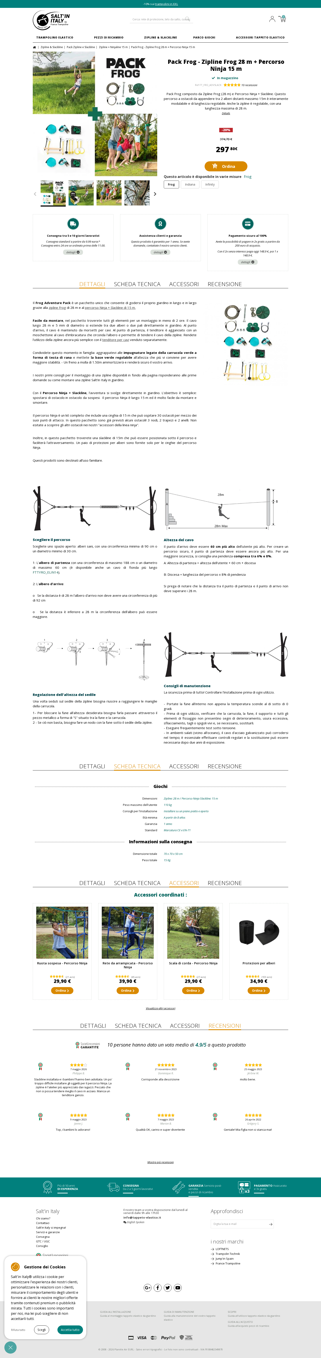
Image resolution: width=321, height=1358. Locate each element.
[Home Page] (35, 47)
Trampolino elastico (54, 37)
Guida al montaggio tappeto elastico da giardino (128, 1315)
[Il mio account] (273, 19)
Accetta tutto (70, 1330)
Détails (226, 113)
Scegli (42, 1330)
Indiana (190, 184)
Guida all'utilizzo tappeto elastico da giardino (254, 1315)
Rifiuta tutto (18, 1330)
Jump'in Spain (224, 1259)
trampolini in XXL (166, 4)
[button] (10, 1347)
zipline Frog (57, 307)
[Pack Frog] (137, 193)
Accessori (184, 284)
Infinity (210, 184)
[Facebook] (158, 1288)
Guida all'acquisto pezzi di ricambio (248, 1325)
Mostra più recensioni (160, 1162)
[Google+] (148, 1288)
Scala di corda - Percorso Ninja (193, 963)
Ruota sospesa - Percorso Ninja (62, 963)
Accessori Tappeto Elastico (260, 37)
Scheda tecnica (137, 284)
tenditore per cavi (115, 339)
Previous (35, 194)
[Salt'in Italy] (62, 20)
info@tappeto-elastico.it (142, 1217)
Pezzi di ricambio (109, 37)
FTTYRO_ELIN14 (45, 572)
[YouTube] (178, 1288)
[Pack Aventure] (95, 114)
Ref (197, 85)
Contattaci (42, 1223)
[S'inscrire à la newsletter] (270, 1224)
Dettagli (92, 284)
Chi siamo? (43, 1218)
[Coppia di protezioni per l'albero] (259, 933)
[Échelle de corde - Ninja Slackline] (193, 933)
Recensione (225, 284)
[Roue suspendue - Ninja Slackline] (62, 933)
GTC (38, 1241)
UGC (47, 1241)
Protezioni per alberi (259, 963)
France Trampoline (227, 1263)
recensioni (249, 85)
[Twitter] (168, 1288)
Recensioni (225, 1025)
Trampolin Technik (227, 1254)
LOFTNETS (222, 1249)
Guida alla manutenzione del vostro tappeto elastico (190, 1317)
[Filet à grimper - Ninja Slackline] (128, 933)
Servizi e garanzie (48, 1232)
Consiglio (42, 1246)
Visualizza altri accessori (160, 1008)
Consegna (43, 1237)
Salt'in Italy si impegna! (51, 1227)
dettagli (71, 252)
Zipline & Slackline (160, 37)
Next (155, 194)
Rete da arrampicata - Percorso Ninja (128, 965)
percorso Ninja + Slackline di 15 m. (110, 307)
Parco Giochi (204, 37)
